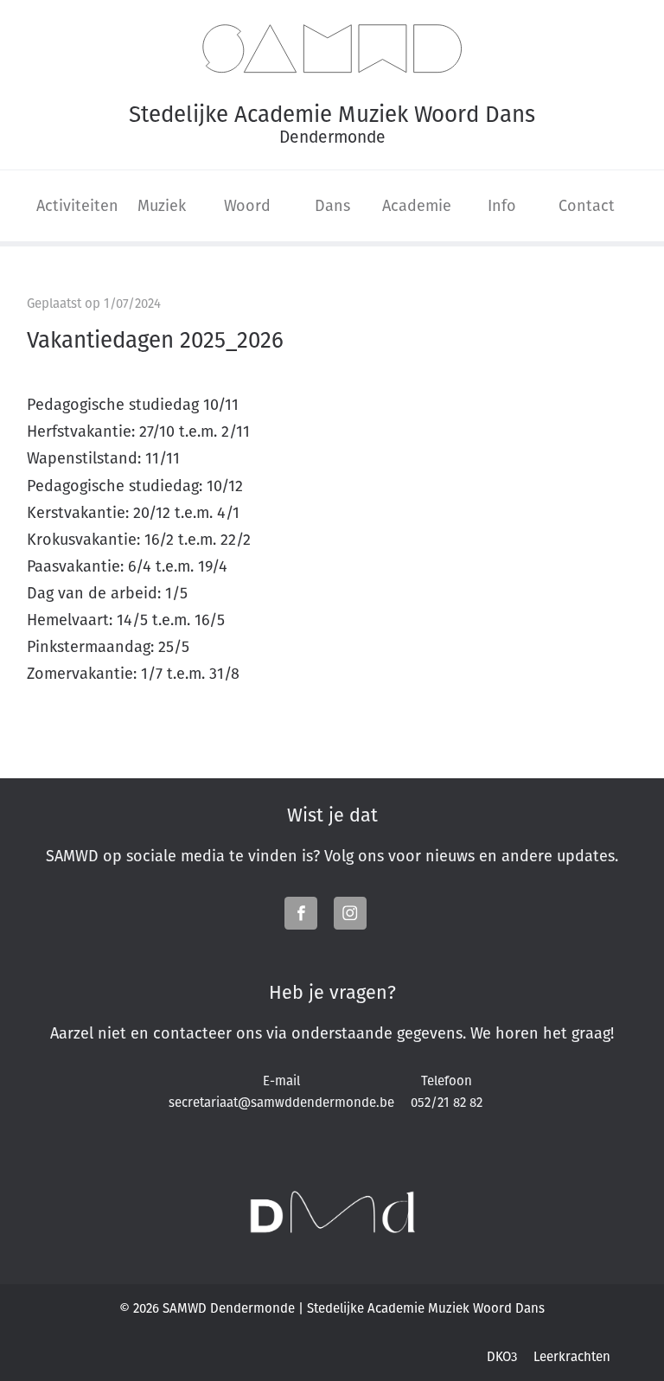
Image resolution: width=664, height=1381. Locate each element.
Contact (587, 206)
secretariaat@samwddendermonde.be (281, 1102)
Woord (247, 206)
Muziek (161, 206)
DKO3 (502, 1356)
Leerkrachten (571, 1356)
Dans (332, 206)
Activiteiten (77, 206)
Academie (416, 206)
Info (502, 206)
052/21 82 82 (446, 1102)
